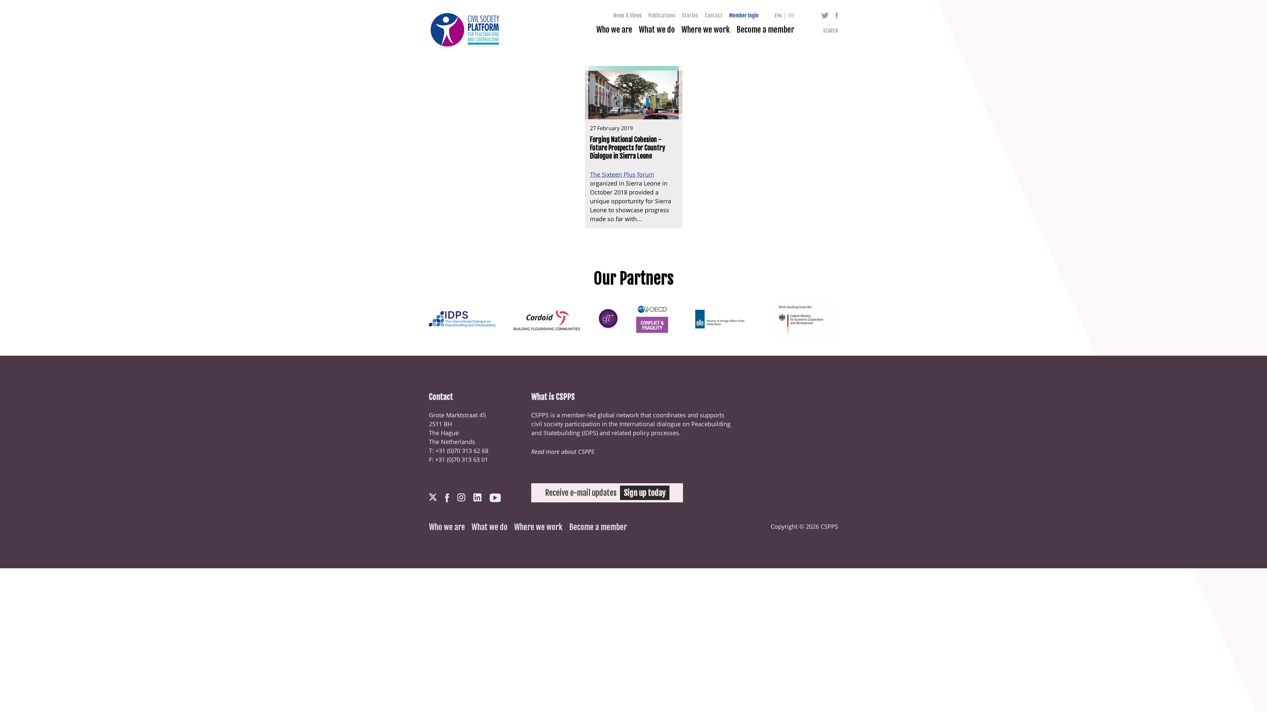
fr (791, 15)
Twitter (825, 15)
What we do (657, 30)
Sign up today (645, 493)
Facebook (836, 15)
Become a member (765, 30)
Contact (714, 15)
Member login (744, 15)
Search (830, 30)
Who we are (614, 30)
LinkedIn (477, 497)
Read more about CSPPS (562, 452)
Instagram (461, 497)
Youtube (495, 497)
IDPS (589, 433)
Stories (690, 15)
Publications (661, 15)
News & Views (627, 15)
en (778, 15)
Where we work (705, 30)
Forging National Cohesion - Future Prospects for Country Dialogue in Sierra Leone (627, 147)
